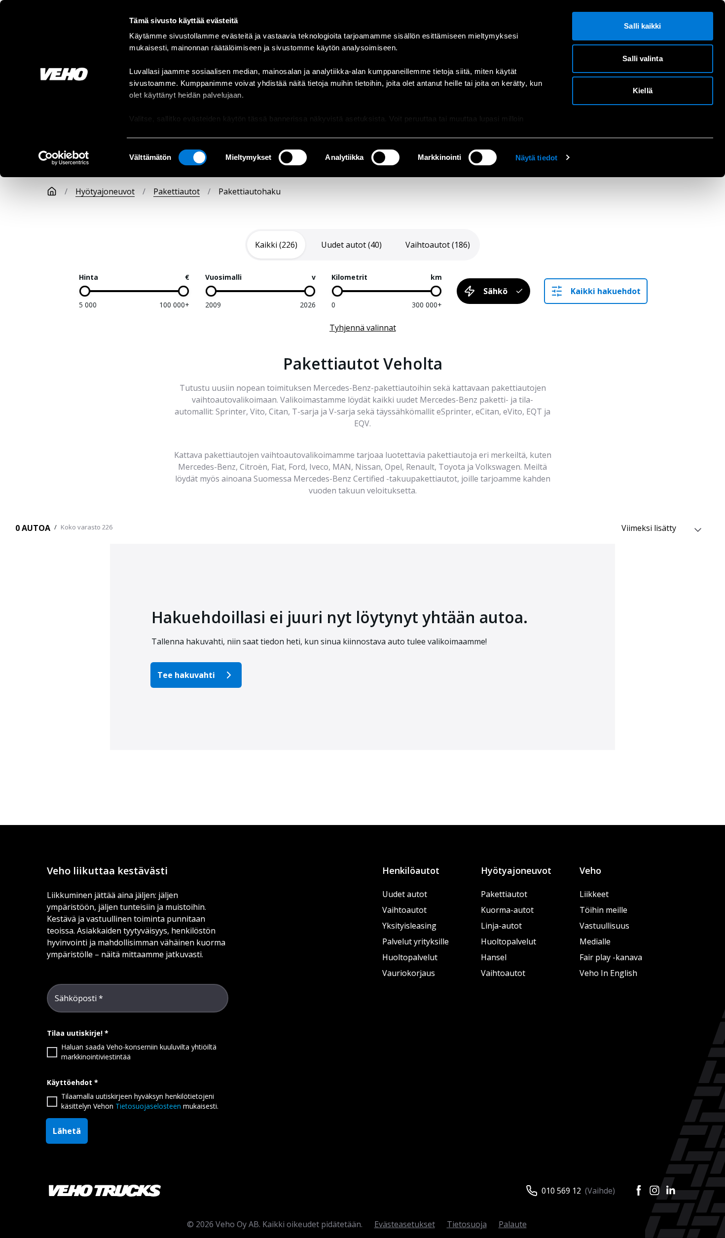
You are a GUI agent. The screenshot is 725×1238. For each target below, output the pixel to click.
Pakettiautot (176, 191)
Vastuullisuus (604, 925)
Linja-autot (501, 925)
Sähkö (495, 291)
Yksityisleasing (409, 925)
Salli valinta (642, 58)
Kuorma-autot (507, 909)
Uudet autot (404, 894)
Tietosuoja (467, 1224)
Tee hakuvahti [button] (186, 675)
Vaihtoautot (404, 909)
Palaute (513, 1224)
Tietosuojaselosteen (148, 1106)
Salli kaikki (642, 26)
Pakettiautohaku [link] (249, 191)
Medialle (595, 941)
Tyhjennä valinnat (362, 327)
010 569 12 (561, 1190)
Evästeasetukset (404, 1224)
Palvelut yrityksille (415, 941)
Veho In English (608, 973)
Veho (590, 870)
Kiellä (642, 90)
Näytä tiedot (536, 157)
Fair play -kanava (611, 957)
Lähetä (67, 1130)
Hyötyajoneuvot (105, 191)
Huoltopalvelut (409, 957)
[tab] (276, 245)
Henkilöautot (410, 870)
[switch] (293, 157)
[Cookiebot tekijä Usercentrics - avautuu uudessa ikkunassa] (64, 157)
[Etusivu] (52, 191)
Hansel (494, 957)
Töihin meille (603, 909)
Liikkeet (594, 894)
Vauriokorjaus (408, 973)
